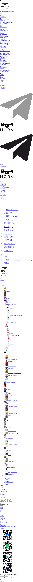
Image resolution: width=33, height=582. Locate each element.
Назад (7, 301)
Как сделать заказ (2, 517)
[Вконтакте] (7, 540)
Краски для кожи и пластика (11, 306)
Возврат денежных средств (4, 520)
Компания (1, 508)
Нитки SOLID (8, 404)
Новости (1, 510)
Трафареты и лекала (8, 450)
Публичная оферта (3, 525)
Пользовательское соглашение (4, 524)
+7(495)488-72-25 (3, 166)
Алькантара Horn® (8, 393)
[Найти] (1, 13)
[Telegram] (16, 122)
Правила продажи (3, 521)
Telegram (3, 88)
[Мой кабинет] (0, 276)
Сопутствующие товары (9, 439)
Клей (8, 328)
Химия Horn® (8, 302)
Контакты (1, 511)
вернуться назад (2, 504)
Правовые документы (3, 522)
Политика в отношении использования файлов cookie (8, 526)
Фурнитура (7, 465)
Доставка (1, 519)
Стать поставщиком (3, 515)
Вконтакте (3, 87)
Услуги (5, 477)
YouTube (3, 497)
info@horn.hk (3, 85)
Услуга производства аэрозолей (10, 483)
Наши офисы (3, 528)
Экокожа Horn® (8, 354)
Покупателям (2, 516)
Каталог (5, 286)
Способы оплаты (2, 518)
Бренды (1, 507)
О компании (2, 509)
